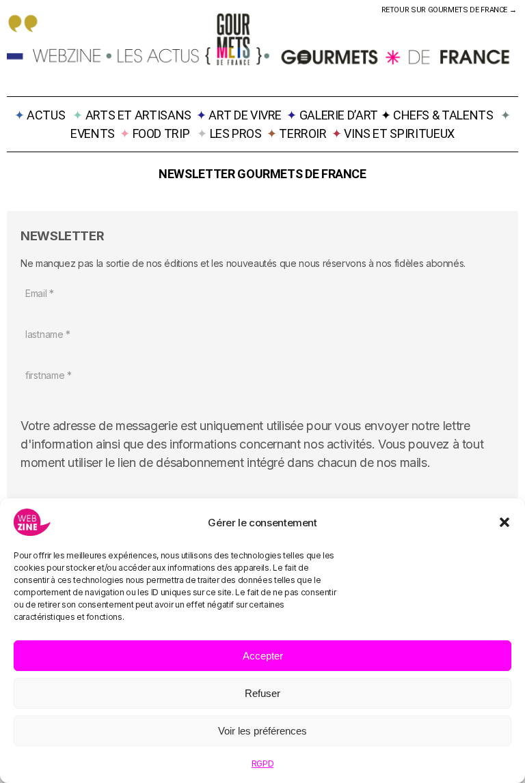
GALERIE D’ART (340, 115)
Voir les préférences (262, 731)
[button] (504, 522)
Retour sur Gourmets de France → (449, 9)
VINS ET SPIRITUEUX (399, 133)
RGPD (263, 763)
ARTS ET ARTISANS (138, 115)
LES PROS (236, 133)
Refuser (262, 693)
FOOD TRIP (161, 133)
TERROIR (302, 133)
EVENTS (92, 133)
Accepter (263, 655)
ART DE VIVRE (245, 115)
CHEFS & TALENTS (443, 115)
